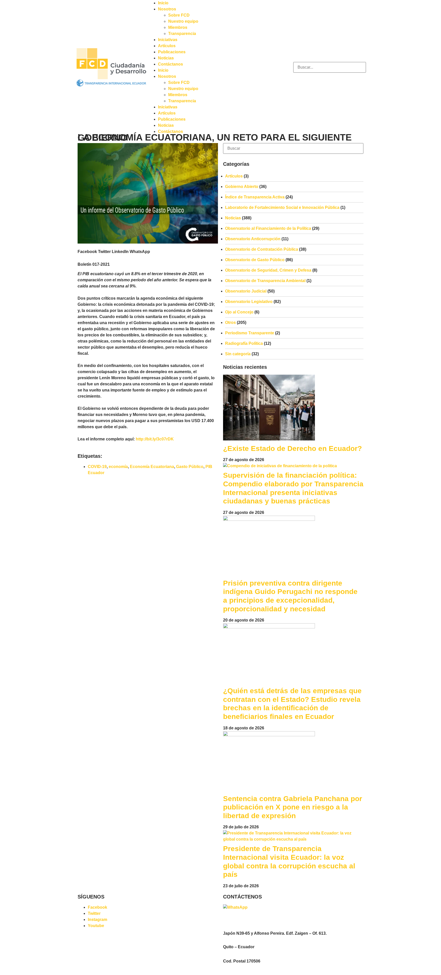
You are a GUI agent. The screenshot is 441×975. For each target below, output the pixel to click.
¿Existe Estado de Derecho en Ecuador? (292, 448)
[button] (87, 252)
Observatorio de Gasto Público (255, 260)
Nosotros (167, 9)
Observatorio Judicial (245, 291)
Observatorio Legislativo (249, 301)
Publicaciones (172, 52)
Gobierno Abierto (241, 186)
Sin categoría (238, 354)
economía (118, 466)
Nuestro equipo (183, 21)
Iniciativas (167, 39)
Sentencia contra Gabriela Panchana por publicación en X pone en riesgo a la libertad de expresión (292, 807)
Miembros (177, 27)
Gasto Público (189, 466)
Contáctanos (170, 64)
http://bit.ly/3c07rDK (155, 439)
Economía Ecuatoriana (152, 466)
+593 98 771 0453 (265, 907)
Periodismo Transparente (249, 333)
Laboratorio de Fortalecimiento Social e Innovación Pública (282, 207)
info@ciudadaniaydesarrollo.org (252, 919)
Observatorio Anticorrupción (252, 239)
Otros (230, 322)
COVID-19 (97, 466)
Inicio (163, 3)
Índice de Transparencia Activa (255, 197)
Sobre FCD (179, 15)
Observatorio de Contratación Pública (261, 249)
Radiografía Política (244, 343)
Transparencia (182, 33)
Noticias (166, 58)
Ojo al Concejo (239, 312)
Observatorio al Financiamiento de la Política (268, 228)
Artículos (167, 46)
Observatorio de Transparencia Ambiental (265, 280)
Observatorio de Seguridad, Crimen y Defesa (268, 270)
